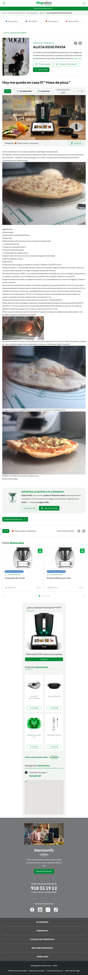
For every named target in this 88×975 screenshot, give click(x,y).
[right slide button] (83, 596)
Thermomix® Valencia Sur (16, 13)
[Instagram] (48, 909)
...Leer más (77, 58)
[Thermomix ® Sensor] (54, 723)
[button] (84, 3)
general (42, 13)
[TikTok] (55, 909)
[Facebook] (32, 909)
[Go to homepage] (44, 3)
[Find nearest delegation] (4, 3)
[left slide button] (4, 596)
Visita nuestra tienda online (43, 8)
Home (4, 13)
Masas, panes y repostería (14, 571)
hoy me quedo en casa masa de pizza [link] (59, 13)
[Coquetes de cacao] (22, 559)
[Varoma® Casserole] (54, 685)
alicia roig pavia (32, 13)
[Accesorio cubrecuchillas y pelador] (34, 685)
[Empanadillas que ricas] (65, 559)
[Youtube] (40, 909)
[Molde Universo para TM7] (34, 723)
